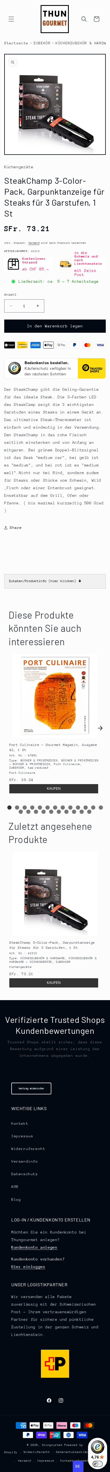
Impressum (22, 1136)
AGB (15, 1186)
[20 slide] (66, 812)
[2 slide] (17, 807)
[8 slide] (63, 807)
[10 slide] (78, 807)
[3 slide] (25, 807)
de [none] (78, 1466)
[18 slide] (51, 812)
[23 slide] (89, 812)
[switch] (98, 1464)
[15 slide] (28, 812)
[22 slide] (82, 812)
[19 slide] (59, 812)
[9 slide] (70, 807)
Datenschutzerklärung (75, 1452)
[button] (11, 19)
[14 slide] (21, 812)
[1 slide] (9, 807)
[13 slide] (101, 807)
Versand (34, 242)
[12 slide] (93, 807)
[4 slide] (32, 807)
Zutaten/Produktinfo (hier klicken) (45, 581)
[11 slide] (85, 807)
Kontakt (19, 1123)
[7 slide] (55, 807)
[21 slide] (74, 812)
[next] (100, 728)
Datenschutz (24, 1174)
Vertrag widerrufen (31, 1088)
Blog (16, 1199)
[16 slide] (36, 812)
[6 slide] (47, 807)
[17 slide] (43, 812)
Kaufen (54, 789)
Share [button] (16, 527)
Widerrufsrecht (28, 1149)
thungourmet (52, 1445)
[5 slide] (40, 807)
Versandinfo (24, 1161)
